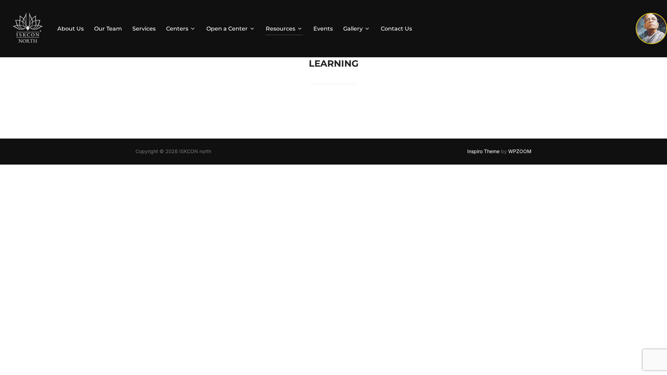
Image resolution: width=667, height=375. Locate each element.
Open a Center (227, 28)
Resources (280, 28)
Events (323, 28)
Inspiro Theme (483, 151)
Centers (177, 28)
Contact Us (396, 28)
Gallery (353, 28)
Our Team (108, 28)
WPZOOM (520, 151)
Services (144, 28)
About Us (70, 28)
